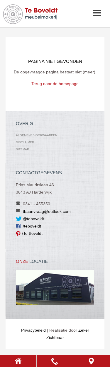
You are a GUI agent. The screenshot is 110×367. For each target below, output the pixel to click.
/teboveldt (32, 226)
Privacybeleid (33, 330)
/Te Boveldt (32, 233)
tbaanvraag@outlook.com (47, 211)
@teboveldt (33, 218)
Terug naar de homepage (55, 83)
